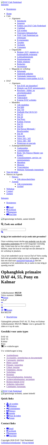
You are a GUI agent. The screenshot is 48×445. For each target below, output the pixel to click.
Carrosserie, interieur (15, 360)
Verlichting (11, 372)
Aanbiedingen (12, 355)
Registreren (11, 9)
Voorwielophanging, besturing (19, 377)
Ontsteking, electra (14, 370)
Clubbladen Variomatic (16, 386)
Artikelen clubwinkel (15, 384)
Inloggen (5, 4)
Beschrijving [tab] (11, 317)
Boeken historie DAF (15, 382)
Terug (5, 297)
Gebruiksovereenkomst (11, 443)
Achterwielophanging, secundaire (20, 379)
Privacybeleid (28, 443)
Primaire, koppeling (14, 365)
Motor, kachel (12, 362)
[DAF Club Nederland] (11, 2)
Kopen (9, 310)
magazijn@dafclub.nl (25, 260)
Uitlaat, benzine (13, 367)
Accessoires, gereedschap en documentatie (24, 358)
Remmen (10, 374)
